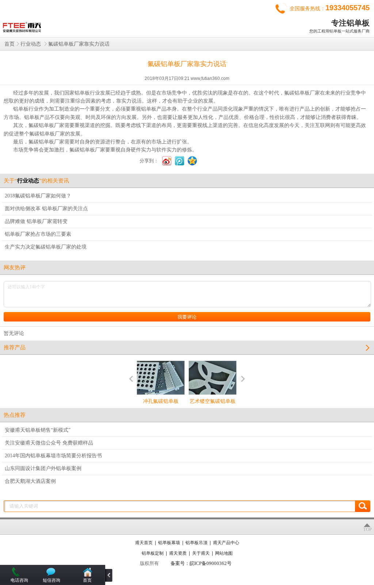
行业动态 (31, 44)
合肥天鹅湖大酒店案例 (30, 481)
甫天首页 (144, 542)
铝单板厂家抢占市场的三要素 (38, 234)
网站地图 (224, 553)
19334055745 (347, 8)
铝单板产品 (154, 109)
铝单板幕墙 (169, 542)
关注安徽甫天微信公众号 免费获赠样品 (49, 443)
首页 (9, 44)
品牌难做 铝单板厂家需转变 (36, 221)
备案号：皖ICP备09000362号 (201, 563)
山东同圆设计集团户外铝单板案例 (43, 468)
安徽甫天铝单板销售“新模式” (37, 430)
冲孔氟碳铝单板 (161, 401)
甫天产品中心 (226, 542)
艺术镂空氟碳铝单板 (213, 401)
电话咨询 (19, 580)
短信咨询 (51, 580)
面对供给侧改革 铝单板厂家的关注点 (46, 208)
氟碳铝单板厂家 (46, 125)
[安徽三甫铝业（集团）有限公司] (21, 25)
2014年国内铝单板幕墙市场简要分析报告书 (53, 455)
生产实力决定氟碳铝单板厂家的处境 (46, 247)
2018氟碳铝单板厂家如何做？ (38, 196)
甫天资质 (178, 553)
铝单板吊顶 (196, 542)
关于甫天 (201, 553)
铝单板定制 (153, 553)
